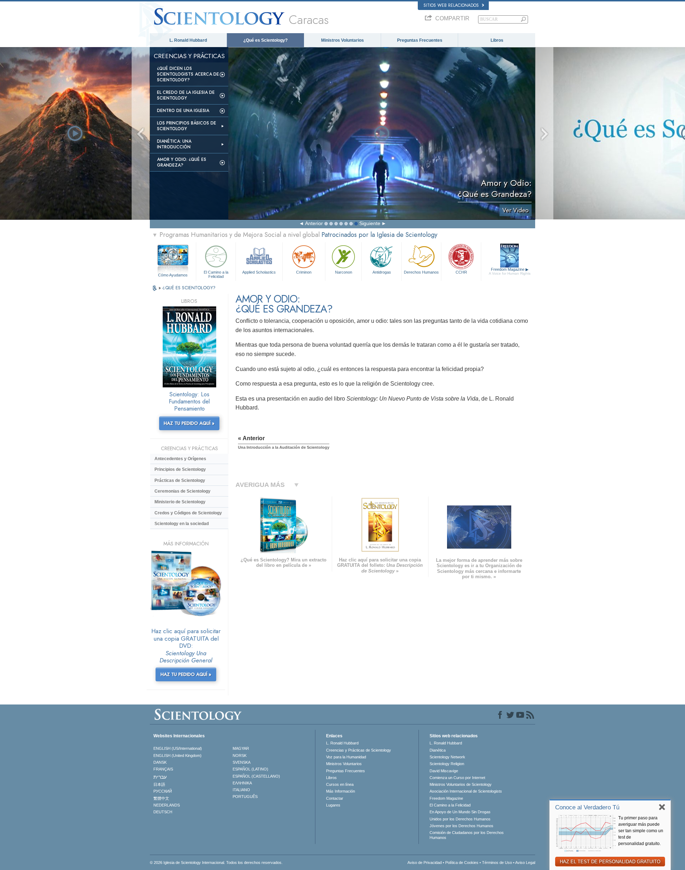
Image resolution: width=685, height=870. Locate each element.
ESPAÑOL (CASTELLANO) (256, 776)
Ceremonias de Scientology (182, 491)
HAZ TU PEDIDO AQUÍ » (189, 423)
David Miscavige (444, 771)
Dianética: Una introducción (174, 144)
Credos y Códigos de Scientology (188, 512)
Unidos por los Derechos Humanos (460, 819)
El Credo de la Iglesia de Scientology (186, 95)
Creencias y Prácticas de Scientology (358, 750)
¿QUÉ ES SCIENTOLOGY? (188, 287)
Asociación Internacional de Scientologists (466, 791)
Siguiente (369, 223)
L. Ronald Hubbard (188, 40)
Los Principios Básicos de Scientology (186, 126)
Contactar (334, 798)
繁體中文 (161, 798)
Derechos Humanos (421, 272)
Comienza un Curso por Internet (457, 777)
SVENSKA (241, 762)
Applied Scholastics (259, 272)
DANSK (160, 762)
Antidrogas (381, 272)
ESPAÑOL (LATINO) (250, 769)
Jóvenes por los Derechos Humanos (461, 826)
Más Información (340, 791)
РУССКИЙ (162, 791)
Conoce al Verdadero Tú (587, 807)
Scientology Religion (447, 764)
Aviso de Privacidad (424, 862)
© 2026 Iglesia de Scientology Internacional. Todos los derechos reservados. (216, 862)
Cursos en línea (340, 784)
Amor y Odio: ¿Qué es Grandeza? (181, 162)
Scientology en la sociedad (181, 523)
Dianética (438, 750)
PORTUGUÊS (245, 796)
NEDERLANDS (166, 805)
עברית (160, 777)
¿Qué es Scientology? (265, 40)
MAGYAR (241, 748)
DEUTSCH (162, 812)
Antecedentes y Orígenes (180, 458)
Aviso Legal (525, 862)
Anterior (314, 223)
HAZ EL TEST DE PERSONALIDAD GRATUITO (610, 861)
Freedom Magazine (510, 271)
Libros (497, 40)
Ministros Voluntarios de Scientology (461, 784)
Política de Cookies (461, 862)
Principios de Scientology (180, 469)
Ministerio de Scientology (180, 501)
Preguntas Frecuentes (419, 40)
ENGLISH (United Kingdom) (177, 755)
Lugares (333, 805)
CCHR (461, 272)
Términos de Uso (497, 862)
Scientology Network (447, 757)
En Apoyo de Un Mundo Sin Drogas (460, 812)
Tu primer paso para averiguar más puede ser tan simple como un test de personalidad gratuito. (640, 830)
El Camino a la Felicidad (216, 274)
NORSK (240, 755)
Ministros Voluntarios (342, 40)
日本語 (159, 784)
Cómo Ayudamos (173, 275)
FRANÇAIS (163, 769)
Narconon (343, 272)
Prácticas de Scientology (179, 480)
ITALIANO (241, 790)
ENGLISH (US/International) (177, 748)
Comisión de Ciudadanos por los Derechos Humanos (467, 835)
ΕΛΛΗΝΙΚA (242, 783)
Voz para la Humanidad (346, 757)
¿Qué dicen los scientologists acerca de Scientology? (188, 74)
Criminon (303, 272)
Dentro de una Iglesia (183, 110)
